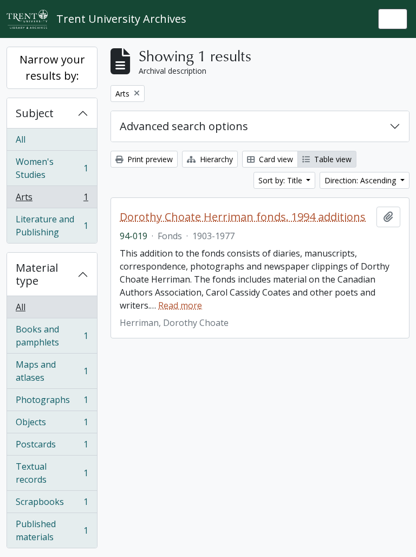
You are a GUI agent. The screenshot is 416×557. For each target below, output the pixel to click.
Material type (37, 274)
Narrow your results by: (52, 67)
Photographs (51, 402)
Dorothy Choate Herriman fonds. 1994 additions (243, 216)
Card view (275, 159)
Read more (180, 305)
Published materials (51, 530)
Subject (35, 113)
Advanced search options (184, 126)
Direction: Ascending (361, 180)
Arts (51, 199)
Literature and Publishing (51, 225)
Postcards (51, 447)
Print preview (149, 159)
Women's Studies (51, 168)
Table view (332, 159)
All (20, 139)
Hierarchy (215, 159)
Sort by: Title (281, 180)
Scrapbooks (51, 504)
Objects (51, 424)
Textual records (51, 472)
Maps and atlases (51, 370)
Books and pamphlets (51, 335)
